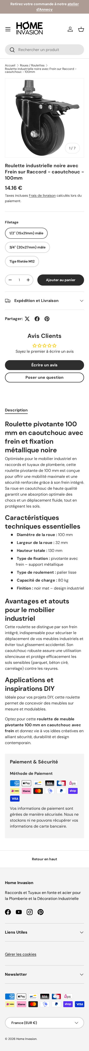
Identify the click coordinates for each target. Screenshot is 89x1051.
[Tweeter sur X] (27, 319)
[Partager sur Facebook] (37, 319)
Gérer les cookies (20, 954)
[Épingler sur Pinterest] (47, 319)
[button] (81, 29)
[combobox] (44, 49)
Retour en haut (44, 859)
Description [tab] (16, 410)
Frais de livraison (42, 195)
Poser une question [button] (44, 377)
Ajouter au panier (60, 280)
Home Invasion (26, 1039)
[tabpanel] (44, 583)
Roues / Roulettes (32, 65)
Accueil (10, 65)
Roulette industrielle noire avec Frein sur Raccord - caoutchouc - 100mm (40, 70)
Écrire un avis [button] (44, 365)
